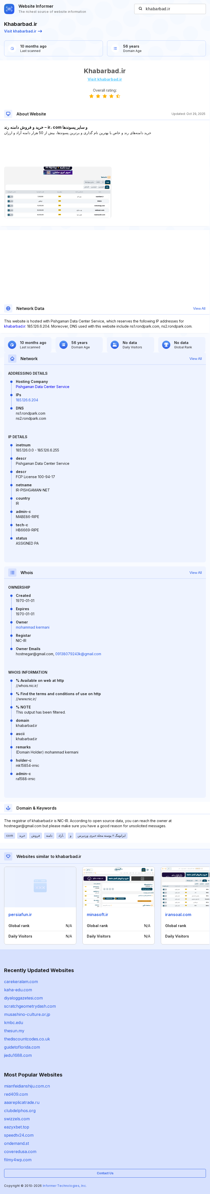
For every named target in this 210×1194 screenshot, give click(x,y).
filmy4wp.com (18, 1159)
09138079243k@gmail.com (78, 654)
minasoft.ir (97, 914)
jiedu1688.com (18, 1055)
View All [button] (199, 308)
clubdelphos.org (20, 1110)
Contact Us (105, 1173)
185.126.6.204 (27, 400)
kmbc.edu (13, 1022)
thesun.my (14, 1030)
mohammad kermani (32, 627)
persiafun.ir (20, 914)
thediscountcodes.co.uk (27, 1038)
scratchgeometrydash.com (30, 1006)
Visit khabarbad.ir (20, 31)
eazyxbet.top (16, 1127)
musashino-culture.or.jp (27, 1014)
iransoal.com (178, 914)
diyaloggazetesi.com (23, 998)
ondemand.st (16, 1143)
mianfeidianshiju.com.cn (27, 1086)
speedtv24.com (19, 1135)
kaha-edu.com (18, 989)
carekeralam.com (21, 981)
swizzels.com (17, 1118)
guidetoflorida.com (22, 1047)
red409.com (16, 1094)
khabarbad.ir (14, 326)
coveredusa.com (20, 1151)
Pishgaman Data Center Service (42, 386)
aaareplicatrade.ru (21, 1102)
